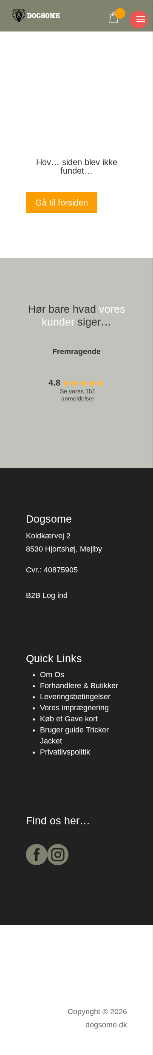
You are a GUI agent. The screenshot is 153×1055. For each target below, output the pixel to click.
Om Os (52, 674)
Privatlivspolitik (65, 752)
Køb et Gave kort (69, 719)
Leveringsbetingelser (75, 696)
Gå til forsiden (61, 202)
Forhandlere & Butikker (79, 685)
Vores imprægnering (74, 707)
